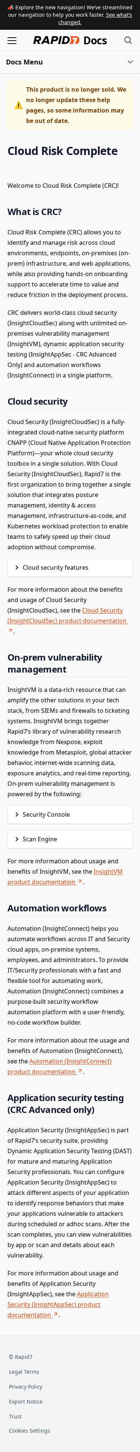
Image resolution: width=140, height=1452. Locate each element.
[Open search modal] (128, 40)
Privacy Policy (25, 1386)
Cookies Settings (29, 1431)
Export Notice (26, 1401)
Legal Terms (24, 1371)
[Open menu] (12, 40)
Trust (15, 1416)
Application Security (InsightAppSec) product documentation (58, 1304)
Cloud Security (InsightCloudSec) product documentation (67, 615)
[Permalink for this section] (124, 150)
